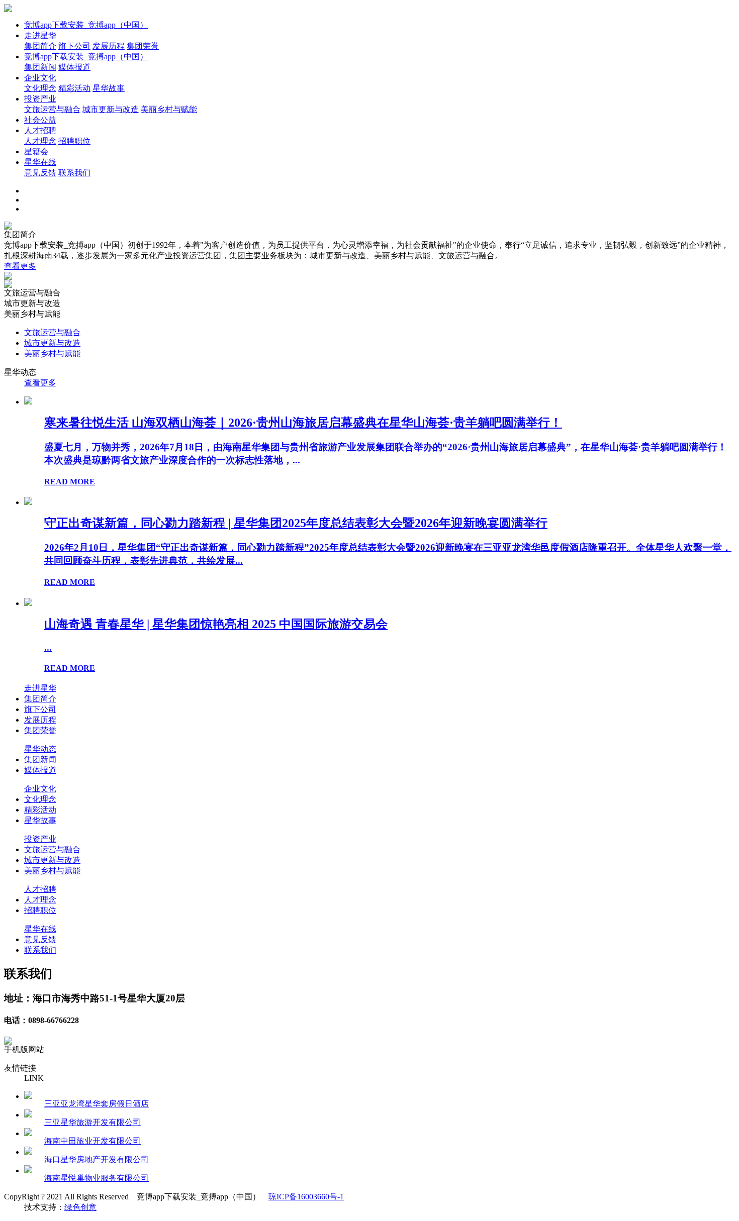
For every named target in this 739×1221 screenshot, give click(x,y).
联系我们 (74, 172)
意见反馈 (40, 172)
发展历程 (109, 46)
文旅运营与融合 (52, 109)
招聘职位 (74, 141)
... (48, 647)
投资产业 (40, 98)
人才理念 (40, 141)
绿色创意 (80, 1207)
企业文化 (40, 77)
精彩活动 (74, 88)
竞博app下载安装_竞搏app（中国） (86, 25)
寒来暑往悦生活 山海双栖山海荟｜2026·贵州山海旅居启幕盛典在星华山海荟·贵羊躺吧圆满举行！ (303, 422)
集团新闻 (40, 67)
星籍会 (36, 151)
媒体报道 (74, 67)
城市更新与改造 (110, 109)
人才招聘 (40, 130)
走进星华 (40, 35)
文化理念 (40, 88)
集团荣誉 (143, 46)
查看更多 (20, 266)
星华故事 (109, 88)
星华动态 (40, 749)
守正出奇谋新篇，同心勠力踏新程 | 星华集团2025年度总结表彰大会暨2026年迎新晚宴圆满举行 (295, 523)
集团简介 (40, 46)
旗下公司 (74, 46)
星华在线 (40, 162)
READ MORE (69, 481)
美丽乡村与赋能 (169, 109)
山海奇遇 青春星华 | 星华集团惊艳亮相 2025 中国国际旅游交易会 (216, 624)
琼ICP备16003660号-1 (306, 1196)
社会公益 (40, 120)
